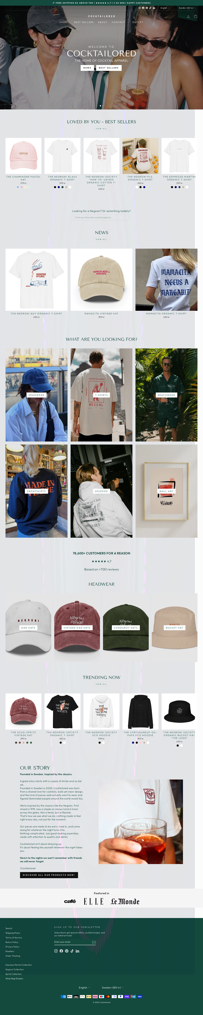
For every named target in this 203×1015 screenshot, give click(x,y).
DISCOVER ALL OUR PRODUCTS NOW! (49, 875)
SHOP (64, 22)
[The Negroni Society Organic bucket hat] (177, 745)
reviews (113, 569)
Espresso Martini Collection (19, 965)
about (103, 22)
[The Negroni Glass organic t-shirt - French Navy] (58, 187)
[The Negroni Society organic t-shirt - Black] (60, 742)
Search (9, 928)
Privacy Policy (12, 946)
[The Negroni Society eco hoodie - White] (103, 742)
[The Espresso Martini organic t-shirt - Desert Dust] (183, 187)
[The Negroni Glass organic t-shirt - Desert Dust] (66, 187)
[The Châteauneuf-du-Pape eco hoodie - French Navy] (133, 742)
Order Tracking (13, 956)
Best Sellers (84, 22)
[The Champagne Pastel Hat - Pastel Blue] (18, 187)
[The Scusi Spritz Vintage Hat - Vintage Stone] (23, 742)
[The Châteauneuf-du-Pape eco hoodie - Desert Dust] (144, 742)
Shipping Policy (13, 933)
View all (101, 129)
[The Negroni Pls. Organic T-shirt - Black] (140, 187)
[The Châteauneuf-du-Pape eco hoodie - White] (148, 742)
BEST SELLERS (109, 68)
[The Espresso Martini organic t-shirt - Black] (172, 187)
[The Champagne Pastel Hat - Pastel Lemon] (25, 187)
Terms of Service (14, 937)
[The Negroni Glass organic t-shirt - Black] (55, 187)
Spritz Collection (14, 974)
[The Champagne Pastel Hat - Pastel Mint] (29, 187)
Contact (119, 22)
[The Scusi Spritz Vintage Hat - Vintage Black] (16, 742)
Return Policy (12, 942)
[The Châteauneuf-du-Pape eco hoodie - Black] (136, 742)
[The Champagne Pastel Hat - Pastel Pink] (21, 187)
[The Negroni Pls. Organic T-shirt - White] (136, 187)
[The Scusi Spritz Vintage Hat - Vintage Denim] (27, 742)
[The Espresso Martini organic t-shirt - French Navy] (175, 187)
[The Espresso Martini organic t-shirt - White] (187, 187)
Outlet (137, 22)
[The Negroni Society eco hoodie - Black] (99, 742)
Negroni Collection (15, 969)
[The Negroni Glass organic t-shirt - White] (70, 187)
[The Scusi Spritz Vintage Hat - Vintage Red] (20, 742)
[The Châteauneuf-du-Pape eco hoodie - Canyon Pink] (140, 742)
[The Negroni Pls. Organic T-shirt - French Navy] (144, 187)
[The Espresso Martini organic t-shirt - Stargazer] (179, 187)
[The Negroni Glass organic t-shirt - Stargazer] (62, 187)
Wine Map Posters (14, 978)
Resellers (10, 951)
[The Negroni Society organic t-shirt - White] (64, 742)
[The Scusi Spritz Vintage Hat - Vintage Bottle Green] (31, 742)
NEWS (87, 68)
